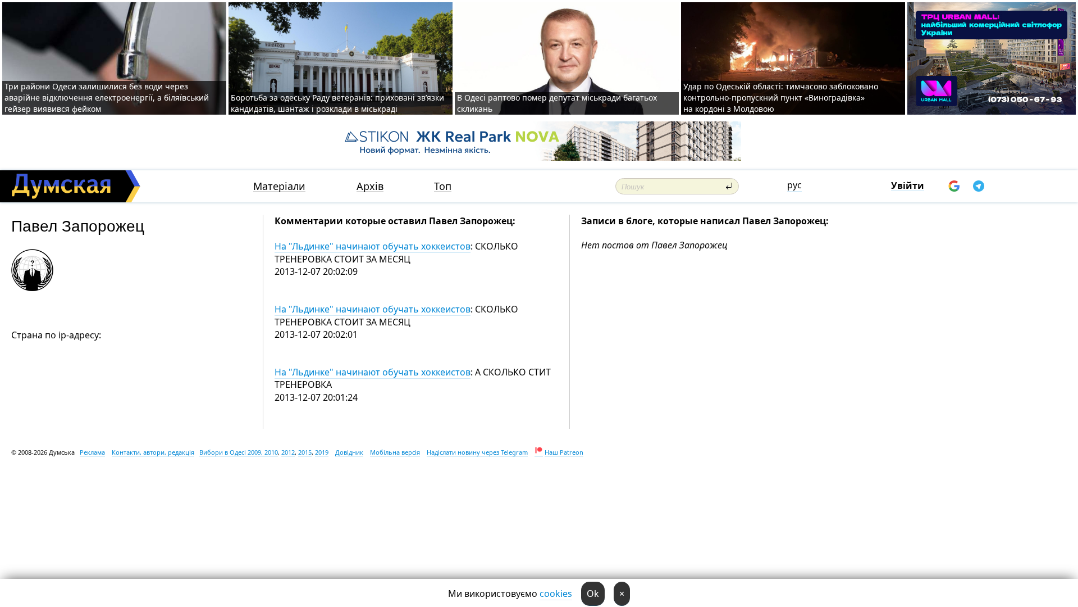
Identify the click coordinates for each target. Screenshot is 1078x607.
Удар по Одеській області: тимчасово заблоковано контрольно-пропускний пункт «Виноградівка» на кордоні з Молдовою (780, 97)
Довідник (349, 452)
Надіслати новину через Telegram (477, 452)
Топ (442, 186)
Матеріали (279, 186)
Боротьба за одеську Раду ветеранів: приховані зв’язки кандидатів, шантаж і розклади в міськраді (337, 103)
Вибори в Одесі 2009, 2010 (238, 452)
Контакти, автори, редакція (153, 452)
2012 (288, 452)
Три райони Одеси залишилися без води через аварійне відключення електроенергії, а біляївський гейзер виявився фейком (106, 97)
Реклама (92, 452)
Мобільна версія (395, 452)
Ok (593, 593)
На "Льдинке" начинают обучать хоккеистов (373, 246)
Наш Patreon (564, 452)
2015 (305, 452)
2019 (321, 452)
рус (794, 185)
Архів (370, 186)
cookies (556, 593)
